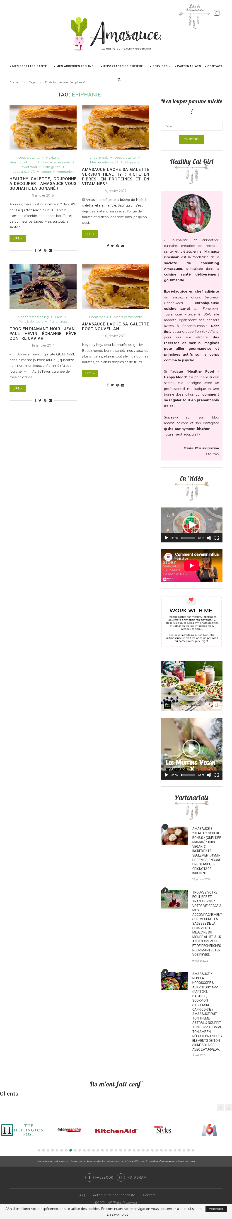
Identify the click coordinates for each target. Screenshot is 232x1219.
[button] (191, 525)
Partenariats (58, 321)
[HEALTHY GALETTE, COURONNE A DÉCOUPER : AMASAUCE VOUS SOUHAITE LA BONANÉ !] (43, 127)
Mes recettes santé (56, 162)
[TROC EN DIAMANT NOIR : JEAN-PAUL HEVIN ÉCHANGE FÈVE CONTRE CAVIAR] (43, 286)
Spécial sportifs (23, 171)
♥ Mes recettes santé (28, 66)
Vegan (46, 171)
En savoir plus (117, 1214)
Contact (149, 1195)
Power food (28, 167)
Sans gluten (51, 167)
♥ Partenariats (187, 66)
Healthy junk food (23, 162)
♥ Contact (213, 66)
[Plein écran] (216, 538)
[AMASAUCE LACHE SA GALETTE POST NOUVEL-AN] (115, 286)
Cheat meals (98, 157)
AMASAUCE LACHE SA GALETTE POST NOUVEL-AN (115, 326)
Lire (16, 238)
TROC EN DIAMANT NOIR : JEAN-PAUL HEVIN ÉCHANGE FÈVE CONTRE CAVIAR (43, 333)
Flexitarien (53, 157)
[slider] (188, 538)
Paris (58, 317)
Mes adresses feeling (33, 317)
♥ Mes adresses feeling (74, 66)
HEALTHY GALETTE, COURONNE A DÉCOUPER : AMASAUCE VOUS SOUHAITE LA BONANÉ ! (43, 183)
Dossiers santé (29, 157)
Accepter (216, 1209)
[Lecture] (166, 538)
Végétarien (65, 171)
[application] (191, 524)
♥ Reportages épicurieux (122, 66)
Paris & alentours (31, 321)
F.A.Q (81, 1195)
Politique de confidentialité (114, 1195)
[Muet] (209, 538)
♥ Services (159, 66)
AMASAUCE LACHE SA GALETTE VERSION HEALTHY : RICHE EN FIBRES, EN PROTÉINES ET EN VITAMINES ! (115, 176)
